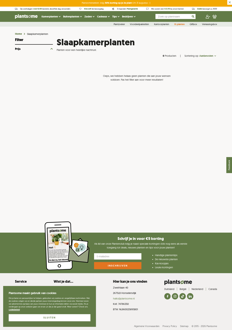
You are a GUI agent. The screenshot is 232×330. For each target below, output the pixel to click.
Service (21, 281)
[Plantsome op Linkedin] (190, 296)
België (183, 289)
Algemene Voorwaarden (146, 326)
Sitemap (184, 326)
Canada (212, 289)
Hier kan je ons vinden (130, 281)
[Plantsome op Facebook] (167, 296)
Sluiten (49, 317)
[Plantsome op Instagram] (175, 296)
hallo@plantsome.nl (124, 298)
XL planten (179, 24)
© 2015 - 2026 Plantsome (204, 326)
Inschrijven (118, 265)
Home (18, 33)
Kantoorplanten (161, 24)
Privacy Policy (170, 326)
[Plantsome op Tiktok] (182, 296)
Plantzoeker (119, 24)
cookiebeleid (14, 309)
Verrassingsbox (209, 24)
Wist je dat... (63, 281)
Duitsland (169, 289)
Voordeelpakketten (139, 24)
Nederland (197, 289)
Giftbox (193, 24)
